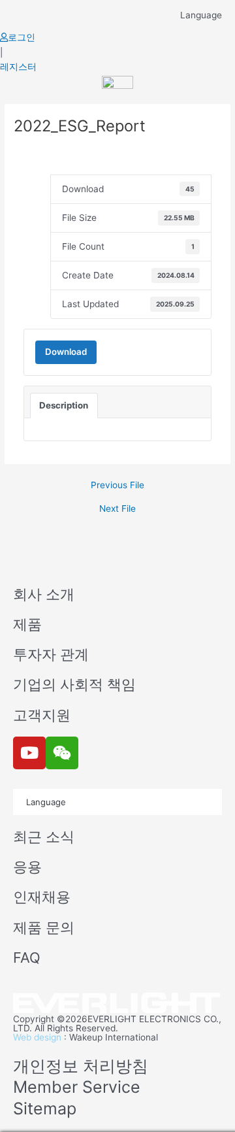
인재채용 (41, 896)
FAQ (26, 957)
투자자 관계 (51, 654)
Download (66, 351)
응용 (27, 866)
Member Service (76, 1087)
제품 (27, 624)
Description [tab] (63, 405)
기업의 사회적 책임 (74, 684)
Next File (117, 509)
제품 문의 (43, 927)
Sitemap (44, 1108)
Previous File (117, 485)
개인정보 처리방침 (80, 1066)
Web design (37, 1037)
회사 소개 (43, 594)
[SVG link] (117, 1003)
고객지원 (41, 715)
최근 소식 (43, 836)
